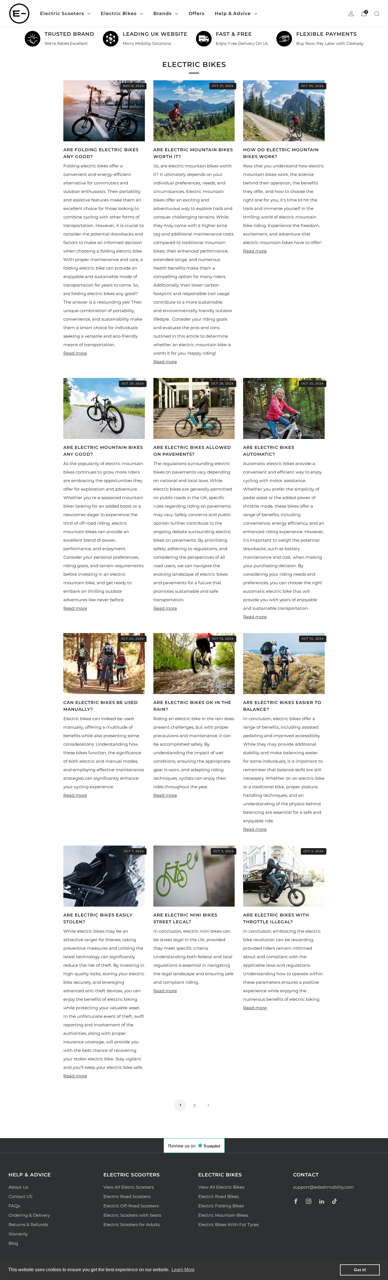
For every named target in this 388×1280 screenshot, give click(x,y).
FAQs (14, 1205)
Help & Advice (233, 13)
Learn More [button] (183, 1269)
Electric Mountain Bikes (223, 1215)
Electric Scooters (62, 13)
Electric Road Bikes (218, 1196)
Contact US (20, 1196)
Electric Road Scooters (126, 1196)
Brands (162, 13)
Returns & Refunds (28, 1224)
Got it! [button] (360, 1270)
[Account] (351, 13)
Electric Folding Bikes (221, 1205)
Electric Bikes (119, 13)
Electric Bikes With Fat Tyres (228, 1224)
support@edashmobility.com (323, 1187)
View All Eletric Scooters (128, 1187)
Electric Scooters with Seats (132, 1215)
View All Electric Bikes (221, 1187)
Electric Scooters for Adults (131, 1224)
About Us (18, 1187)
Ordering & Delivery (29, 1215)
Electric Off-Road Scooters (130, 1205)
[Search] (376, 13)
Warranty (18, 1234)
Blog (13, 1243)
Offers (197, 13)
